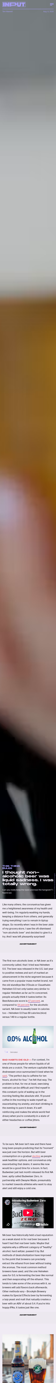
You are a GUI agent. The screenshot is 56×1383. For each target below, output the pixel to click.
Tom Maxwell (7, 11)
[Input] (14, 4)
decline (36, 1156)
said (4, 1075)
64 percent (23, 1004)
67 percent (34, 1000)
